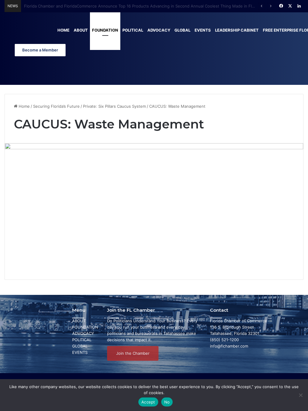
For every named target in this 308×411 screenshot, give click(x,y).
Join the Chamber (132, 353)
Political (132, 30)
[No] (300, 395)
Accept (148, 402)
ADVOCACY (83, 333)
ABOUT (79, 320)
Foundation (105, 30)
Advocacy (158, 30)
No (167, 402)
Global (182, 30)
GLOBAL (80, 346)
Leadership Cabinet (237, 30)
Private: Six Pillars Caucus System (114, 106)
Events (203, 30)
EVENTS (80, 352)
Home (63, 30)
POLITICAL (81, 339)
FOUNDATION (85, 327)
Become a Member (40, 50)
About (81, 30)
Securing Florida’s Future (56, 106)
